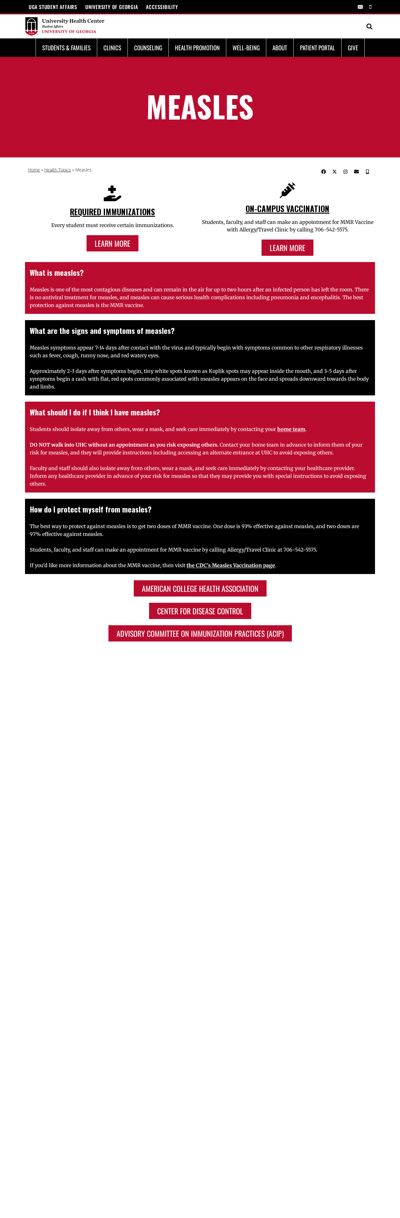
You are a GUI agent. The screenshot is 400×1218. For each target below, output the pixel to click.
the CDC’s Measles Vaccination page (231, 565)
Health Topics (57, 170)
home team (291, 429)
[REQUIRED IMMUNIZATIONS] (112, 193)
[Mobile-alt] (367, 171)
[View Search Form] (369, 26)
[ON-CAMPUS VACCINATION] (287, 190)
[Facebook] (323, 171)
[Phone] (370, 7)
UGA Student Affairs (53, 7)
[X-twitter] (334, 171)
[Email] (360, 7)
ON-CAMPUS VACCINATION (287, 208)
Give (353, 47)
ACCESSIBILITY (162, 7)
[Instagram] (345, 171)
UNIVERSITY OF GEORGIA (111, 7)
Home (34, 170)
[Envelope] (356, 171)
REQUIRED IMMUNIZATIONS (112, 211)
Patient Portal (317, 47)
